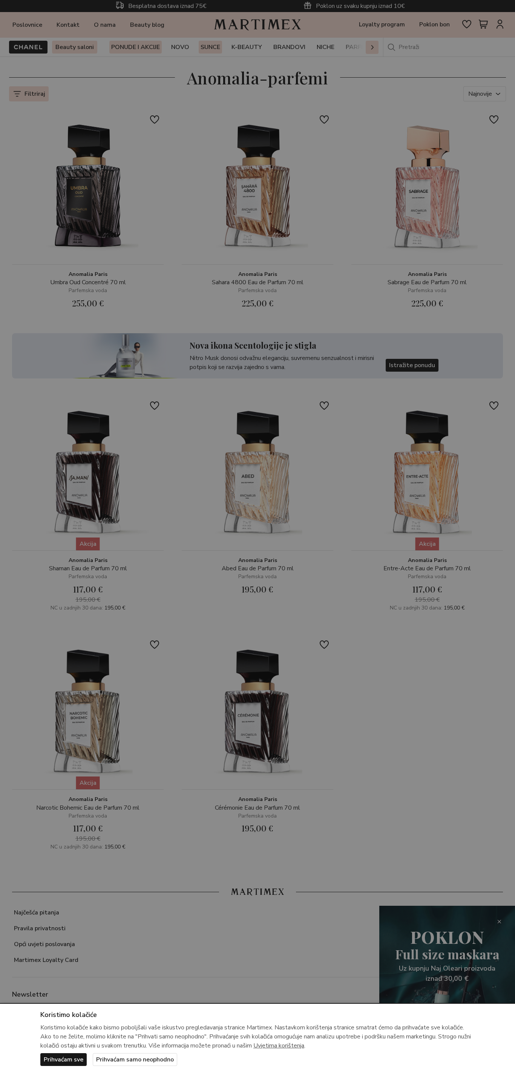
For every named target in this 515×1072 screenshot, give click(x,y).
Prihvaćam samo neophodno (135, 1059)
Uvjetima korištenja (278, 1045)
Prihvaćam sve (63, 1059)
